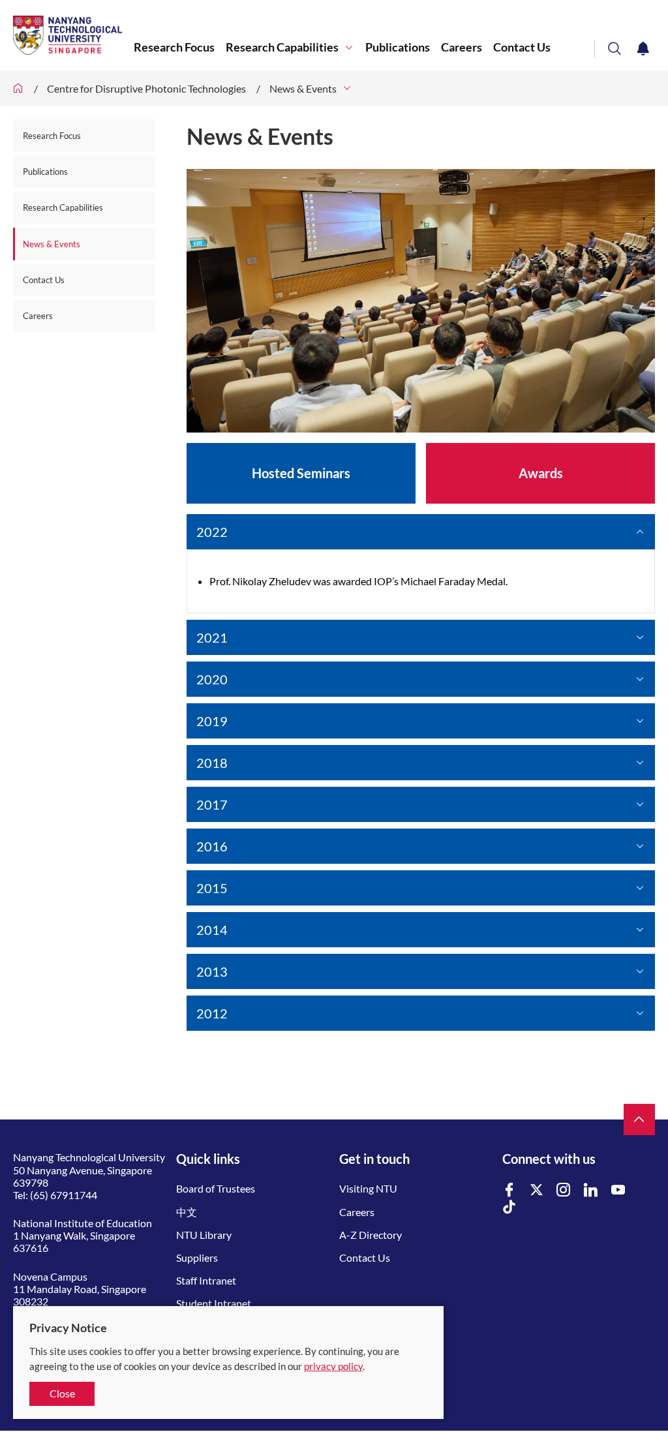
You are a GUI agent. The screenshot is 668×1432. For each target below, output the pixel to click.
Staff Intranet (206, 1280)
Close (62, 1393)
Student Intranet (213, 1303)
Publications (397, 47)
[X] (537, 1190)
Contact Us (522, 47)
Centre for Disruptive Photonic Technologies (146, 88)
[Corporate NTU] (18, 88)
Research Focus (174, 47)
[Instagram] (563, 1190)
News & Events (303, 88)
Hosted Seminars (301, 473)
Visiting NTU (368, 1188)
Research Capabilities (282, 47)
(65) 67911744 (63, 1195)
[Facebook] (509, 1190)
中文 (186, 1212)
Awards (541, 473)
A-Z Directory (370, 1234)
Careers (461, 47)
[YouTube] (618, 1190)
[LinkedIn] (591, 1190)
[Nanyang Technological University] (73, 35)
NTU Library (204, 1234)
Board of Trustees (215, 1188)
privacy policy (333, 1366)
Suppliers (197, 1257)
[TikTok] (509, 1207)
